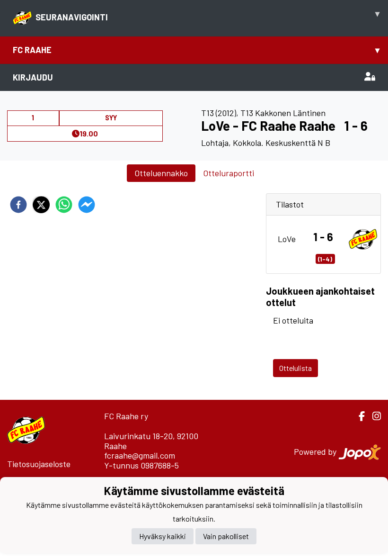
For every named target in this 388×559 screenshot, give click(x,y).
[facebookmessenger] (86, 204)
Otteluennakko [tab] (161, 173)
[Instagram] (373, 416)
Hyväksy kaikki (162, 536)
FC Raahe (196, 50)
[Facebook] (358, 416)
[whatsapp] (63, 204)
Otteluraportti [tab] (228, 173)
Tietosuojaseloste (39, 464)
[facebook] (18, 204)
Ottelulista (295, 367)
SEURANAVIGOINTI (207, 15)
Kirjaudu (33, 77)
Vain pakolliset (226, 536)
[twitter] (41, 204)
